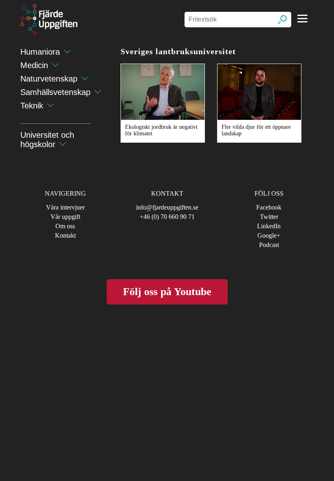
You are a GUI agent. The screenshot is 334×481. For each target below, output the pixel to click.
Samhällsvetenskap (55, 92)
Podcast (269, 244)
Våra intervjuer (65, 207)
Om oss (65, 226)
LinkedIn (269, 226)
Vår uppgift (65, 216)
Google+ (268, 235)
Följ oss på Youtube (167, 292)
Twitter (269, 216)
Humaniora (40, 51)
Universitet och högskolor (47, 139)
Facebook (268, 207)
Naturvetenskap (48, 78)
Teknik (31, 105)
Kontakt (65, 235)
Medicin (34, 65)
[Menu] (302, 18)
